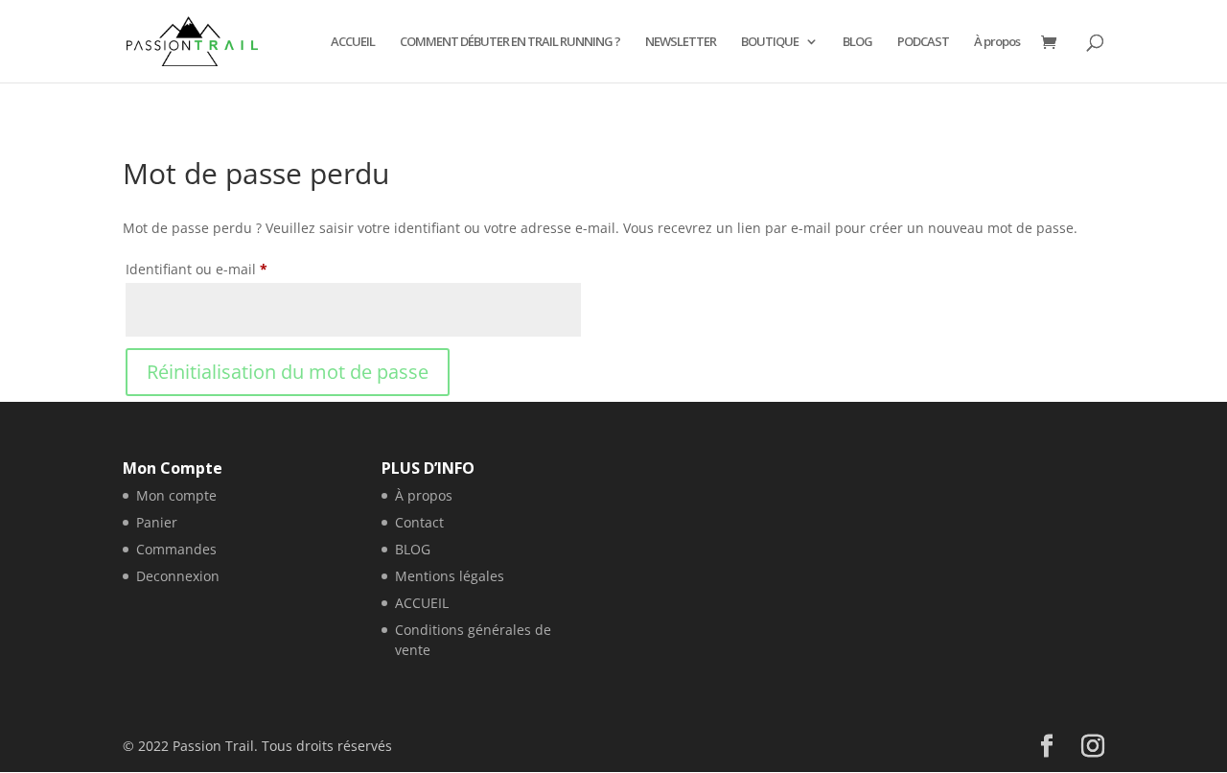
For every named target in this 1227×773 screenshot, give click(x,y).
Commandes (176, 549)
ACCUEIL (353, 42)
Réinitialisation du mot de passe (287, 372)
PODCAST (923, 42)
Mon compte (176, 495)
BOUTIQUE (770, 42)
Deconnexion (178, 576)
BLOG (857, 42)
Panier (156, 522)
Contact (419, 522)
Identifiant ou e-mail (232, 268)
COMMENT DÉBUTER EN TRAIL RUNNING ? (510, 42)
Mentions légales (449, 576)
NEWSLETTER (680, 42)
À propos (997, 42)
